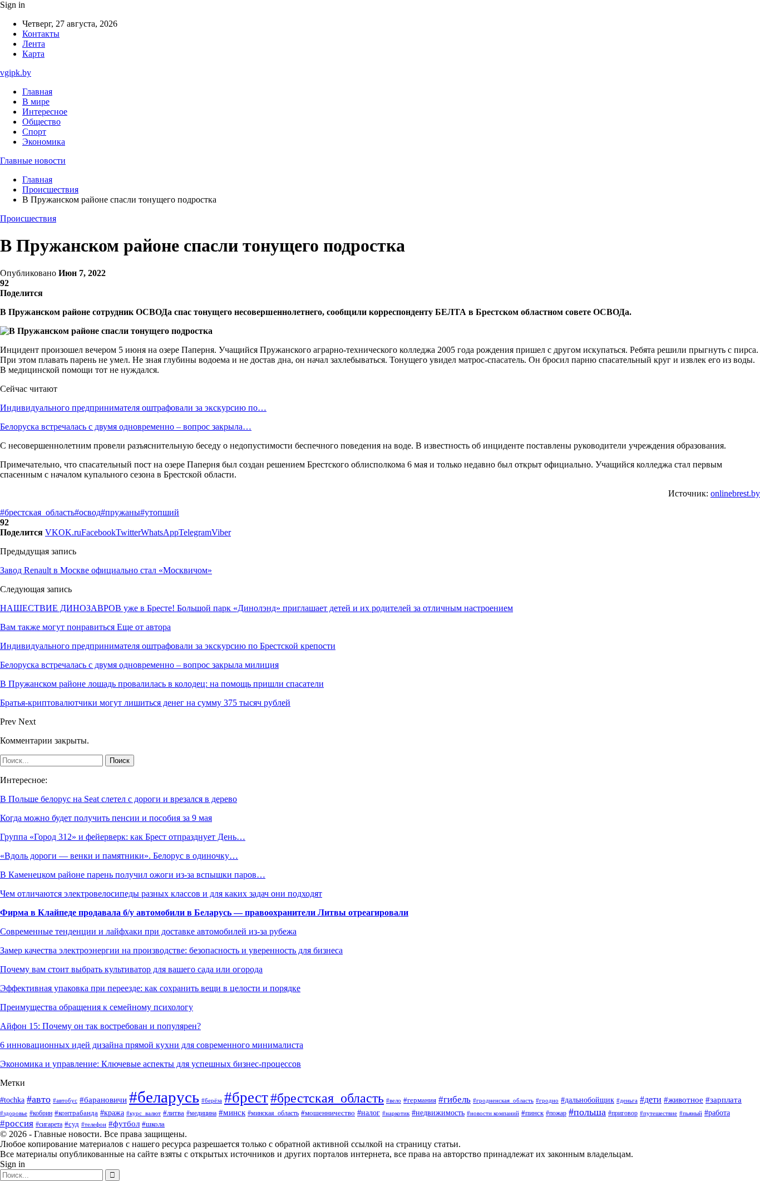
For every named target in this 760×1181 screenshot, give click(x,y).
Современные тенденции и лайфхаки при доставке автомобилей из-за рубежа (148, 931)
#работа (717, 1112)
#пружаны (120, 512)
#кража (112, 1113)
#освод (88, 512)
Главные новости (33, 160)
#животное (683, 1099)
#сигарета (49, 1124)
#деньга (627, 1100)
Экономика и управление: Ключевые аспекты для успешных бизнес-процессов (150, 1064)
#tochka (12, 1099)
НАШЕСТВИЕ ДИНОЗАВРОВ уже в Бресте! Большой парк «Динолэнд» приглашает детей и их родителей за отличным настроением (256, 608)
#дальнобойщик (587, 1100)
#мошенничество (328, 1113)
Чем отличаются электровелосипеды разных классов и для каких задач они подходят (161, 893)
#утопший (159, 512)
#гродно (547, 1100)
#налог (368, 1113)
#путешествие (658, 1113)
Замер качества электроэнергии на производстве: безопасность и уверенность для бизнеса (171, 950)
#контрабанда (76, 1113)
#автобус (65, 1101)
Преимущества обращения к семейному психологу (96, 1007)
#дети (651, 1099)
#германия (419, 1100)
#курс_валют (143, 1113)
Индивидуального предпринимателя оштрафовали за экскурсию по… (133, 407)
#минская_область (273, 1113)
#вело (393, 1100)
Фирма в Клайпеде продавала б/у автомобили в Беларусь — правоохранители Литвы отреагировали (204, 912)
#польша (587, 1112)
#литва (173, 1113)
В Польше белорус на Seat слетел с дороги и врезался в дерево (118, 799)
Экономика (43, 141)
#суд (72, 1124)
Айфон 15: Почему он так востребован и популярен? (100, 1026)
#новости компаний (493, 1113)
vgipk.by (15, 72)
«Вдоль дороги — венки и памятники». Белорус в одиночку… (119, 855)
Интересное (44, 111)
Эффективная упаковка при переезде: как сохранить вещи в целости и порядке (150, 988)
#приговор (623, 1113)
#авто (39, 1099)
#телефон (93, 1124)
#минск (232, 1112)
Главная (37, 91)
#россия (16, 1123)
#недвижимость (438, 1113)
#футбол (124, 1123)
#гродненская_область (503, 1101)
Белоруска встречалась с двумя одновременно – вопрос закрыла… (125, 426)
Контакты (41, 33)
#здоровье (13, 1113)
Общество (41, 121)
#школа (153, 1124)
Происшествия (28, 218)
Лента (33, 43)
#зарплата (723, 1099)
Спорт (34, 131)
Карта (33, 53)
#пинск (532, 1113)
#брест (246, 1097)
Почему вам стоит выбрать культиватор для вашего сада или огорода (131, 969)
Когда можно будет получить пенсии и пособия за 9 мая (106, 818)
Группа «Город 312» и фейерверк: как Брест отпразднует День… (122, 837)
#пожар (556, 1113)
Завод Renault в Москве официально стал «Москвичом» (106, 570)
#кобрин (40, 1113)
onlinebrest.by (735, 493)
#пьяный (690, 1113)
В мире (36, 101)
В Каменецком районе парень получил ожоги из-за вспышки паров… (132, 874)
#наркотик (395, 1113)
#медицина (201, 1113)
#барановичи (103, 1099)
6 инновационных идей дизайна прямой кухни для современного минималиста (151, 1045)
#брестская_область (37, 512)
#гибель (454, 1099)
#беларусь (164, 1097)
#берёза (211, 1100)
